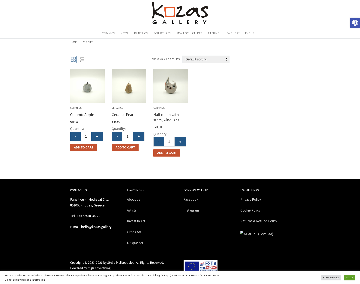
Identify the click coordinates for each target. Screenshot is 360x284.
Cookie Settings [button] (331, 277)
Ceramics (76, 107)
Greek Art (134, 232)
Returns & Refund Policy (258, 221)
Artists (131, 210)
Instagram (191, 210)
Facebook (191, 199)
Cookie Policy (250, 210)
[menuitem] (252, 33)
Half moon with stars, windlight (166, 117)
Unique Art (135, 242)
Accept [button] (349, 277)
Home (74, 42)
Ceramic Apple (82, 114)
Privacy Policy (250, 199)
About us (133, 199)
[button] (355, 23)
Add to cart (83, 147)
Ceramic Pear (123, 114)
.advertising (99, 268)
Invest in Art (136, 221)
